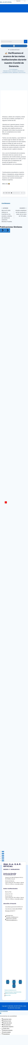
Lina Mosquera (14, 69)
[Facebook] (7, 982)
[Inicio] (8, 49)
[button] (14, 46)
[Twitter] (14, 982)
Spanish (18, 1)
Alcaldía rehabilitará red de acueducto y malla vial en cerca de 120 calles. (20, 212)
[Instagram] (20, 982)
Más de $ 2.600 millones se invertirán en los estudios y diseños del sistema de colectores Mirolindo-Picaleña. (7, 215)
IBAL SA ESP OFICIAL (6, 2)
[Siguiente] (7, 230)
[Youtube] (14, 986)
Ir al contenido (4, 1011)
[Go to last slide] (2, 230)
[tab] (3, 851)
